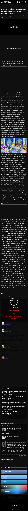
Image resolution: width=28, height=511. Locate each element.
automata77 (10, 428)
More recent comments (7, 459)
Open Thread (12, 497)
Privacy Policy (14, 501)
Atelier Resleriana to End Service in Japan (14, 402)
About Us (5, 499)
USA (23, 296)
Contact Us (13, 499)
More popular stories (7, 418)
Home (5, 497)
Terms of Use (22, 499)
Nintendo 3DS (4, 7)
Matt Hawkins (15, 16)
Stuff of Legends (11, 444)
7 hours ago (7, 433)
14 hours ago (12, 441)
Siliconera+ (21, 497)
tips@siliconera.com (17, 509)
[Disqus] (14, 341)
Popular (12, 423)
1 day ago (9, 453)
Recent (7, 423)
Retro (8, 436)
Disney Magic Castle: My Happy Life (12, 296)
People (3, 423)
